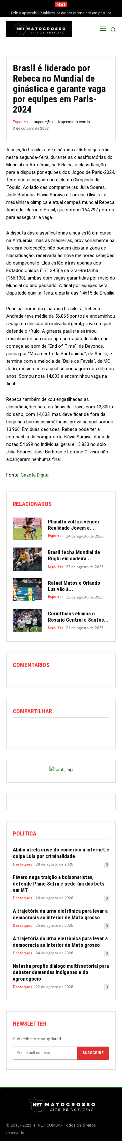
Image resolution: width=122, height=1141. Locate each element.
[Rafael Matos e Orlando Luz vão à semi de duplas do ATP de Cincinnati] (27, 589)
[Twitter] (33, 730)
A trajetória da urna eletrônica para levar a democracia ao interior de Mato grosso (60, 914)
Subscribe (93, 1053)
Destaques (22, 864)
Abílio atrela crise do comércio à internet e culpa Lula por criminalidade (61, 852)
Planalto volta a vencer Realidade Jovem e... (73, 524)
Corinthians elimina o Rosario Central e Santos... (78, 616)
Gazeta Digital (35, 475)
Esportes (20, 122)
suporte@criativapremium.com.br (62, 122)
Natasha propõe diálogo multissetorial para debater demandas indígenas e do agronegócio (61, 972)
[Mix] (76, 730)
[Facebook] (19, 730)
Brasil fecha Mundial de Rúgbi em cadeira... (74, 555)
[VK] (91, 730)
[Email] (62, 730)
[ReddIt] (48, 730)
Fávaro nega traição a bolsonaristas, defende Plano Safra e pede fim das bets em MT (58, 883)
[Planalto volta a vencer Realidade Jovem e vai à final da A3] (27, 528)
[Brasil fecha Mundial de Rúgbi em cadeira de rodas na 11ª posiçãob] (27, 559)
